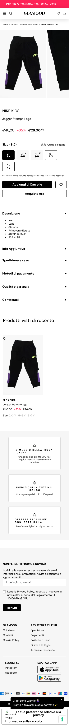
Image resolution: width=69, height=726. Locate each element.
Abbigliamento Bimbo (29, 24)
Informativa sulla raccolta (23, 721)
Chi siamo (9, 630)
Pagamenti (37, 635)
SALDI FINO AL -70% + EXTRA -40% (22, 4)
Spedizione (37, 630)
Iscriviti (12, 607)
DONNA (44, 4)
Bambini (14, 24)
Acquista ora (34, 194)
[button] (8, 155)
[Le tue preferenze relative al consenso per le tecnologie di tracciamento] (62, 719)
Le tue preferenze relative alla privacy (38, 713)
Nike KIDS (11, 110)
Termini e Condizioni (43, 650)
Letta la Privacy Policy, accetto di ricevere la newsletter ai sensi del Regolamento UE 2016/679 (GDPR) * (34, 595)
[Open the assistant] (11, 715)
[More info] (42, 129)
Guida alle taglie (41, 645)
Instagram (11, 667)
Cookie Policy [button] (11, 640)
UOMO (53, 4)
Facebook (11, 672)
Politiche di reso (40, 640)
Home (5, 24)
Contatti (8, 635)
